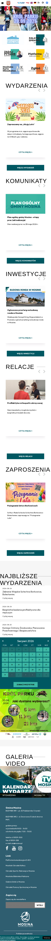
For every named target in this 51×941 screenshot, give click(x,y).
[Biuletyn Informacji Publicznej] (27, 2)
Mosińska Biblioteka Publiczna (17, 876)
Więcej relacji (25, 456)
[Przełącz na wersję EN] (31, 2)
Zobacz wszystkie (25, 684)
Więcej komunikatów (25, 261)
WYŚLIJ (40, 905)
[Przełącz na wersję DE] (35, 2)
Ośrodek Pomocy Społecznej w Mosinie (21, 887)
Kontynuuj (47, 938)
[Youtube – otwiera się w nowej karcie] (13, 847)
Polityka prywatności (24, 933)
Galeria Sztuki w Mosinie (15, 882)
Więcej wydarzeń (25, 168)
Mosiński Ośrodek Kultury (15, 865)
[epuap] (21, 2)
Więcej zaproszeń (25, 553)
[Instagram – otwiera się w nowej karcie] (20, 847)
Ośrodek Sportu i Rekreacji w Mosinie (20, 871)
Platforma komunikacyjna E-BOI (18, 860)
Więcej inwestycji (25, 353)
